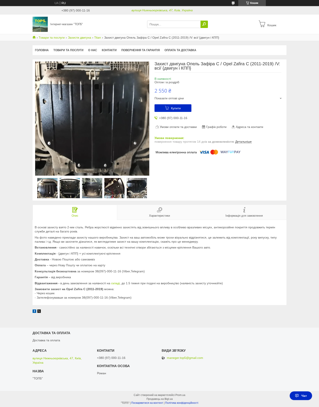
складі (115, 283)
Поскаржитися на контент (147, 402)
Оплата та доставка (180, 50)
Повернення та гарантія (140, 50)
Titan (97, 37)
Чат (304, 395)
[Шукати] (204, 24)
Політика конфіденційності (181, 402)
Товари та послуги (52, 37)
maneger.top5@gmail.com (185, 358)
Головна (42, 50)
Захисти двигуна (79, 37)
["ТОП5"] (40, 24)
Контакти (109, 50)
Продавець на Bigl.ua (159, 398)
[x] (39, 312)
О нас (92, 50)
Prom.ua (180, 395)
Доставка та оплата (46, 340)
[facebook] (34, 312)
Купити (176, 108)
